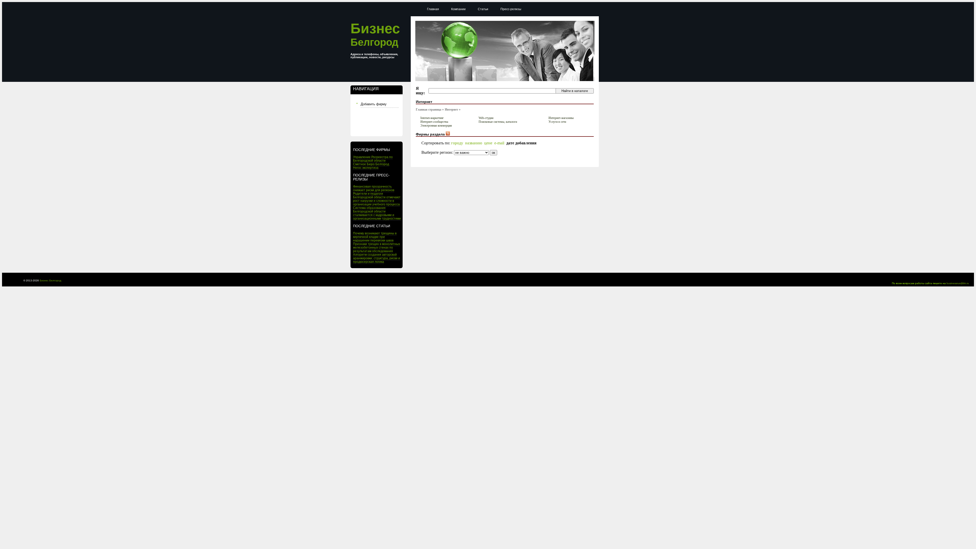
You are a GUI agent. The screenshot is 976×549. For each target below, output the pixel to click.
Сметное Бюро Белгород (371, 164)
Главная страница (428, 109)
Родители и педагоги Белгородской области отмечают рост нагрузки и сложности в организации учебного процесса (377, 199)
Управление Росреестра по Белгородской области (373, 158)
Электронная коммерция (436, 125)
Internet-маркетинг (432, 118)
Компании (458, 9)
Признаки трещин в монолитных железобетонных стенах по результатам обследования (376, 247)
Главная (433, 9)
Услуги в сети (557, 122)
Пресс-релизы (510, 9)
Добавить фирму (374, 104)
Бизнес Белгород (50, 280)
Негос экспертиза (365, 168)
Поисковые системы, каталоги (498, 122)
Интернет (451, 109)
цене (488, 143)
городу (457, 143)
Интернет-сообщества (434, 122)
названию (473, 143)
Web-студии (486, 118)
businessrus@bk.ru (958, 283)
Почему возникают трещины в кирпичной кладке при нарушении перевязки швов (374, 237)
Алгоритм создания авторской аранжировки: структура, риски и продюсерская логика (376, 258)
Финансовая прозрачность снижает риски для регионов (373, 188)
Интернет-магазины (561, 118)
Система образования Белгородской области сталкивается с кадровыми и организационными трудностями (377, 213)
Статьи (483, 9)
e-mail (499, 143)
